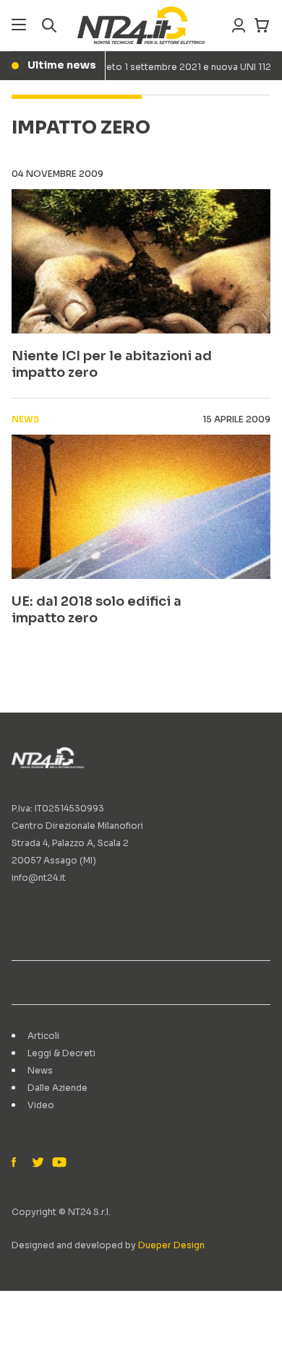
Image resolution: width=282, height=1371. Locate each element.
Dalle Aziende (57, 1087)
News (40, 1070)
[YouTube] (58, 1163)
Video (40, 1105)
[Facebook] (17, 1163)
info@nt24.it (39, 877)
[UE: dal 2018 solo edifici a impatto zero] (141, 507)
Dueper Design (171, 1245)
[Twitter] (37, 1163)
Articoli (43, 1035)
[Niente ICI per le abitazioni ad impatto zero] (141, 261)
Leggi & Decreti (61, 1053)
